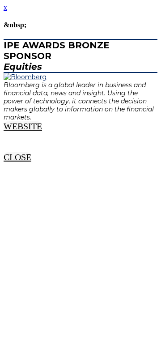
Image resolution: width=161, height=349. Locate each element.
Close (17, 157)
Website (23, 126)
